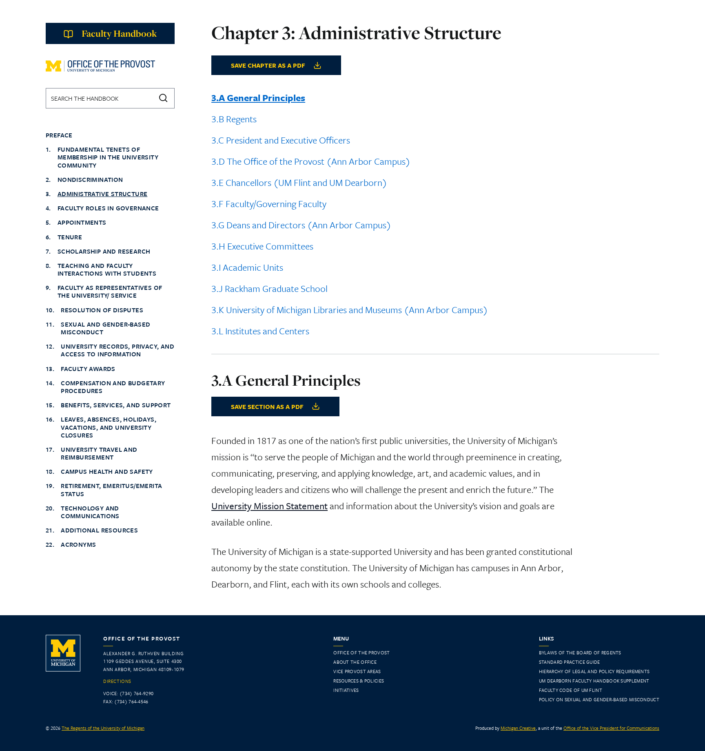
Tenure (70, 237)
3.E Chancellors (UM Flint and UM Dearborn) (299, 182)
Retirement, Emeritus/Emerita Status (111, 489)
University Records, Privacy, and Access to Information (117, 350)
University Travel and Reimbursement (99, 453)
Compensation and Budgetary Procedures (113, 387)
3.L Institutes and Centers (260, 331)
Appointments (82, 222)
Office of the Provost (361, 652)
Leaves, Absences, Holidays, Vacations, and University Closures (108, 427)
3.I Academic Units (247, 267)
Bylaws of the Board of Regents (580, 652)
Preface (59, 135)
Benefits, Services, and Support (116, 405)
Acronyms (78, 544)
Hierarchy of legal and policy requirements (594, 671)
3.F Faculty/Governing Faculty (268, 203)
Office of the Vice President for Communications (611, 727)
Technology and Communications (90, 512)
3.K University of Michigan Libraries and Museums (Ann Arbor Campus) (349, 309)
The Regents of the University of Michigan (103, 727)
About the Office (355, 661)
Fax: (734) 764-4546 (126, 701)
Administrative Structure (103, 194)
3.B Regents (234, 119)
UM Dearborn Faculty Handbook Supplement (594, 680)
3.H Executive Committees (262, 246)
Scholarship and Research (104, 251)
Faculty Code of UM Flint (570, 690)
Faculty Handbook (119, 33)
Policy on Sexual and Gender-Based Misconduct (599, 699)
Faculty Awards (88, 369)
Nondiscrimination (90, 179)
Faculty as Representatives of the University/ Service (110, 291)
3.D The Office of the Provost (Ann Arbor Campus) (310, 161)
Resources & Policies (358, 680)
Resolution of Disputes (102, 310)
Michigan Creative (518, 727)
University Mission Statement (269, 505)
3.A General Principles (258, 97)
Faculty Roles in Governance (108, 208)
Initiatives (346, 690)
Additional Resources (99, 530)
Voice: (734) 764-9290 (128, 693)
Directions (117, 681)
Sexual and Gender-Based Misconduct (105, 328)
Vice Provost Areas (357, 671)
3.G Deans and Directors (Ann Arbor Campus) (301, 225)
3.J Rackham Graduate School (269, 288)
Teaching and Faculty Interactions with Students (107, 269)
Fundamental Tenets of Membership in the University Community (108, 157)
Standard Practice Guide (569, 661)
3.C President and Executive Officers (280, 140)
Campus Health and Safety (107, 471)
